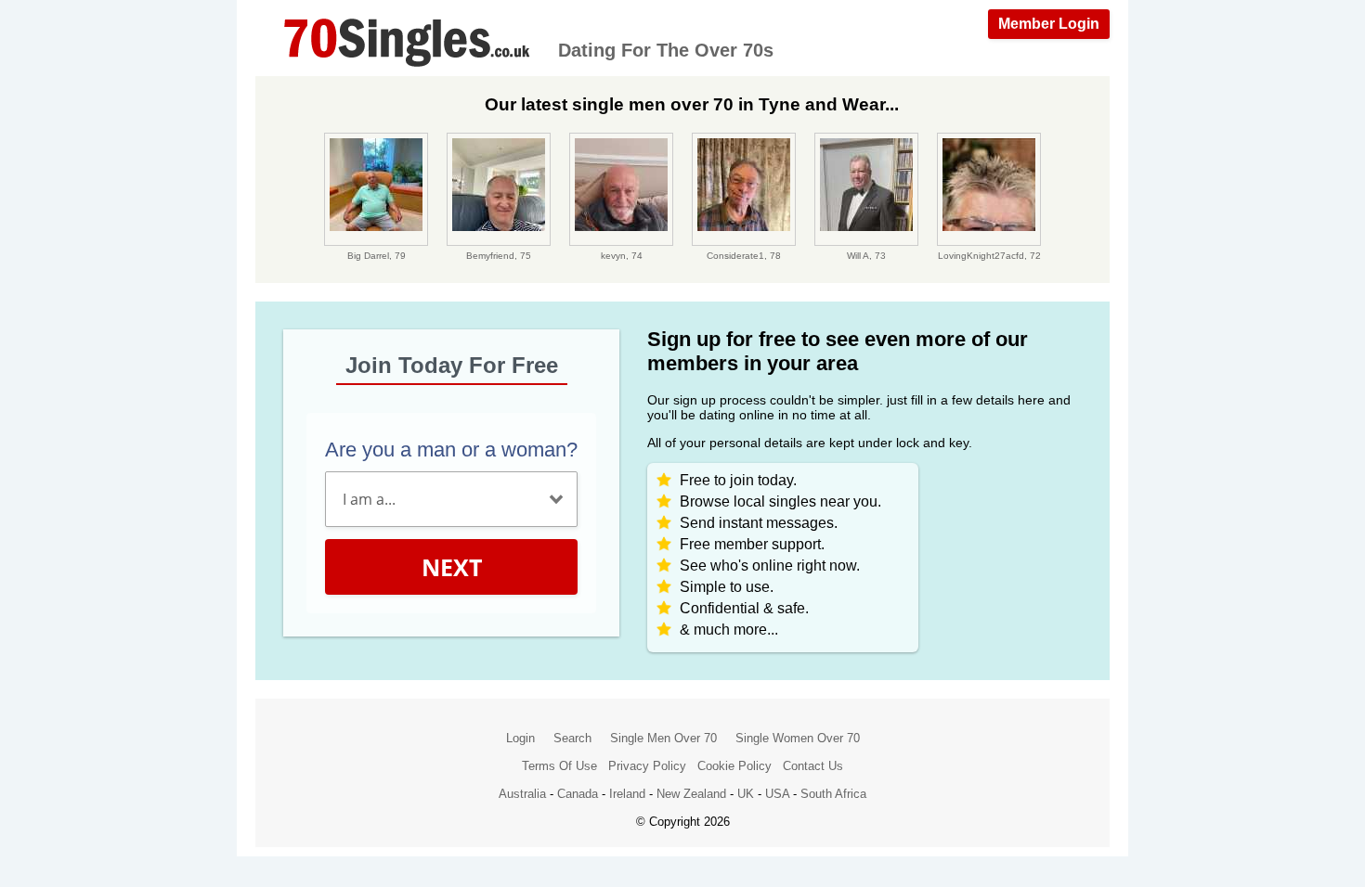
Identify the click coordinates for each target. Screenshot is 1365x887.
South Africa (833, 794)
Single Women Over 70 (797, 738)
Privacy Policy (647, 766)
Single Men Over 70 (663, 738)
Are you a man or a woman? (451, 449)
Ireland (627, 794)
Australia (522, 794)
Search (572, 738)
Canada (577, 794)
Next (452, 567)
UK (745, 794)
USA (777, 794)
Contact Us (813, 766)
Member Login (1048, 24)
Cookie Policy (734, 766)
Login (520, 738)
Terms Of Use (559, 766)
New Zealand (691, 794)
